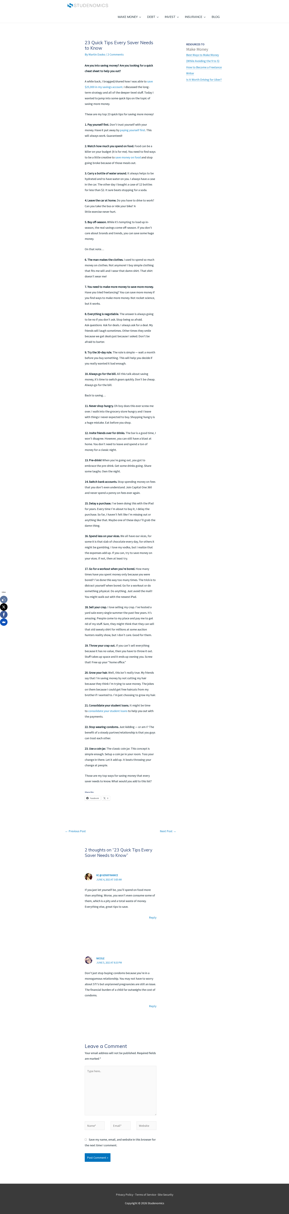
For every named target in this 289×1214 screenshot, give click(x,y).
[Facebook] (4, 614)
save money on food (128, 157)
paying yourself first (132, 130)
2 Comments (115, 54)
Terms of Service (145, 1194)
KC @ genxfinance (107, 875)
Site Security (165, 1194)
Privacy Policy (124, 1194)
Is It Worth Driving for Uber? (204, 79)
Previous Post (75, 831)
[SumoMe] (4, 622)
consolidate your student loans (107, 711)
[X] (4, 607)
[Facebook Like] (4, 599)
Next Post (168, 831)
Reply (152, 917)
